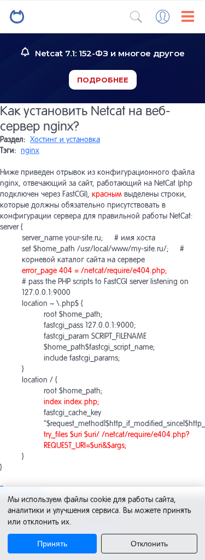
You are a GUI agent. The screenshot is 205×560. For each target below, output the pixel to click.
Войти (162, 16)
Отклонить (149, 543)
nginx (30, 150)
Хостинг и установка (65, 139)
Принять (52, 543)
